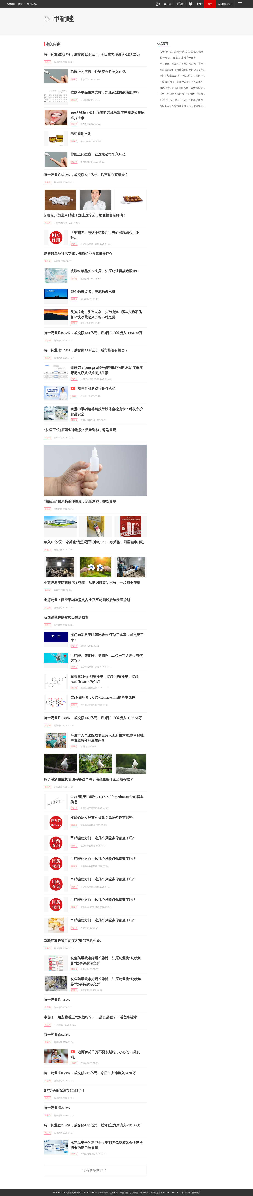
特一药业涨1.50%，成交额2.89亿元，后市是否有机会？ (86, 350)
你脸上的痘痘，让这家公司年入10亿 (98, 72)
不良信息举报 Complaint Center (165, 1192)
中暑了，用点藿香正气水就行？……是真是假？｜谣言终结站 (90, 1017)
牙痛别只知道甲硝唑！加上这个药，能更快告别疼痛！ (85, 215)
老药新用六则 (81, 134)
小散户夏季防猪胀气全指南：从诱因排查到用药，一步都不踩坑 (92, 582)
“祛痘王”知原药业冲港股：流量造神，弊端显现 (80, 430)
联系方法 (114, 1192)
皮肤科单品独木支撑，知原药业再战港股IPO (105, 92)
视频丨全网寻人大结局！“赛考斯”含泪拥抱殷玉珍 (184, 94)
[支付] (191, 3)
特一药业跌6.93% (57, 1034)
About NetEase (90, 1192)
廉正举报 (186, 1192)
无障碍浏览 (32, 4)
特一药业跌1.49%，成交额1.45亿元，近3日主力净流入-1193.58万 (93, 718)
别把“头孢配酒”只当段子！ (64, 1090)
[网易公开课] (168, 3)
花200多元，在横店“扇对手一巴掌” (178, 57)
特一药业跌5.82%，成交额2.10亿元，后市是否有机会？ (86, 175)
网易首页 (11, 4)
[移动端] (157, 3)
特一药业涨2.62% (57, 1108)
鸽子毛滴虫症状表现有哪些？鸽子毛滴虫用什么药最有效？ (88, 779)
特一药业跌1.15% (57, 1000)
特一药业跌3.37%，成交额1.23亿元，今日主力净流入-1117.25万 (92, 54)
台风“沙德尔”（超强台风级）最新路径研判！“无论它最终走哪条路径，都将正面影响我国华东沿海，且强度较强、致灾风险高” (184, 88)
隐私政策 (144, 1192)
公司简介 (103, 1192)
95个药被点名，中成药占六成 (93, 291)
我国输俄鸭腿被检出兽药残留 (66, 617)
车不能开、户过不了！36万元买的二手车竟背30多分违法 (184, 63)
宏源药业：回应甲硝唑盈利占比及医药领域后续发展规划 (87, 600)
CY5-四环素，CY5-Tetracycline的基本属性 (103, 697)
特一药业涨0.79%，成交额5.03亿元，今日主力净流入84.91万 (90, 1073)
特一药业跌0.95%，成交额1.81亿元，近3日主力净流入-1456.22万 (93, 333)
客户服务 (134, 1192)
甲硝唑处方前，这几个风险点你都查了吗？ (103, 838)
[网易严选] (181, 3)
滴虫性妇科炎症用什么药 (97, 388)
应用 (20, 4)
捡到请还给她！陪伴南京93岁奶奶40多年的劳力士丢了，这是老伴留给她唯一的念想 (184, 69)
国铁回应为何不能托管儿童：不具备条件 (181, 82)
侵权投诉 (196, 1192)
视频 (74, 396)
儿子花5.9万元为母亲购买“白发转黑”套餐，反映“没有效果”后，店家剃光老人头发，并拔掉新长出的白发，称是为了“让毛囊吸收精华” (184, 51)
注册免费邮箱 (224, 4)
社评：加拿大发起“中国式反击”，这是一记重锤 (184, 75)
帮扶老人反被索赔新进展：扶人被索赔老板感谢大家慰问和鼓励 (184, 106)
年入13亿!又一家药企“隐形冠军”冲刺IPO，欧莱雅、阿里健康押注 (94, 542)
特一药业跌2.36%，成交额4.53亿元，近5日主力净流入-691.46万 (92, 1125)
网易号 (47, 62)
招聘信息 (124, 1192)
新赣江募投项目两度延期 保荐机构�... (73, 941)
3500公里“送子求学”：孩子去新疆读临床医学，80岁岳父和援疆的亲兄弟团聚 (184, 100)
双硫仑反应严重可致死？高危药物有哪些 (102, 817)
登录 (210, 4)
